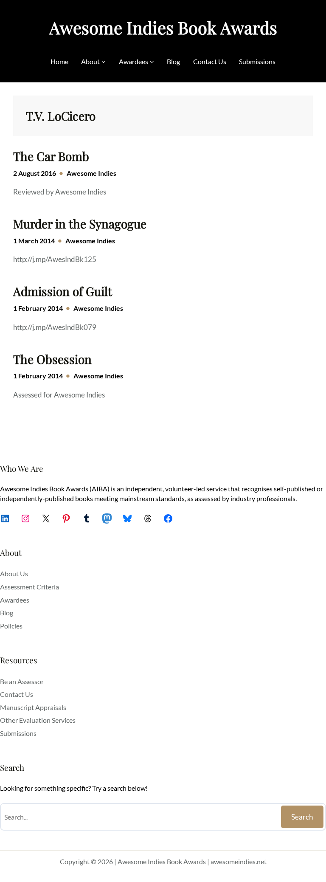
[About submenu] (103, 61)
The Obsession (52, 359)
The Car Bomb (51, 156)
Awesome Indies (91, 173)
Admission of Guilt (62, 291)
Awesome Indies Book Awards (163, 27)
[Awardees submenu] (152, 61)
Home (59, 61)
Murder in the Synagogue (79, 224)
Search (302, 816)
